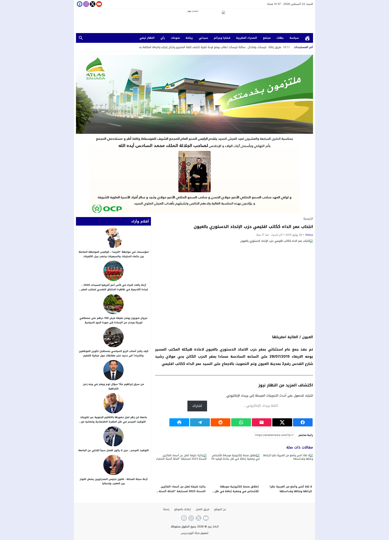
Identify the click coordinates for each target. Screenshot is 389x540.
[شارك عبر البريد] (262, 422)
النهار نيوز (213, 526)
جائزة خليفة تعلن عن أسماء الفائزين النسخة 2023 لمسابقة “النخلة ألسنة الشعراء (182, 491)
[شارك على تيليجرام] (200, 422)
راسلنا (166, 509)
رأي (162, 37)
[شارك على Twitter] (282, 422)
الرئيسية (307, 38)
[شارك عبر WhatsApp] (241, 422)
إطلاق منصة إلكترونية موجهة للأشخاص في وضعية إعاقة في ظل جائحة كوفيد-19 (237, 491)
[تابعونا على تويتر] (92, 4)
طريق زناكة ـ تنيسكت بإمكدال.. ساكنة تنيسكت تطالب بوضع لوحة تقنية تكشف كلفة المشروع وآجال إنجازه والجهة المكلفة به (214, 47)
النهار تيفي (147, 37)
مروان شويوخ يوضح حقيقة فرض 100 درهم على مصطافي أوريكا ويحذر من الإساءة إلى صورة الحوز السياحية (113, 320)
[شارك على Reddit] (221, 422)
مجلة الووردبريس (190, 533)
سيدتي (203, 37)
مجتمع (267, 37)
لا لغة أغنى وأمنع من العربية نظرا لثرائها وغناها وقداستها (291, 489)
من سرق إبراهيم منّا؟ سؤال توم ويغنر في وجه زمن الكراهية (113, 386)
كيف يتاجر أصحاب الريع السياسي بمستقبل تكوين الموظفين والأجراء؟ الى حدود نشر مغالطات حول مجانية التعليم (113, 353)
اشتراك (197, 406)
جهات (280, 37)
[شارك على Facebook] (303, 422)
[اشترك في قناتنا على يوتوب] (98, 4)
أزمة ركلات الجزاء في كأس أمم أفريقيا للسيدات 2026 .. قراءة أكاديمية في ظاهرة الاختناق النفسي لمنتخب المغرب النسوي (113, 289)
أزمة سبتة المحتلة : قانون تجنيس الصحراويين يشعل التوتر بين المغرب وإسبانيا (113, 481)
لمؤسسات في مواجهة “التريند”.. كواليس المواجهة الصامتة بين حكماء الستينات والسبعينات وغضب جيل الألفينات (114, 254)
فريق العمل (202, 509)
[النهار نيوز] (194, 21)
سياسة (294, 37)
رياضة (189, 37)
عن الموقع (220, 509)
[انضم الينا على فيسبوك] (79, 4)
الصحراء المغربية (246, 37)
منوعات (175, 37)
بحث (81, 38)
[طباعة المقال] (179, 422)
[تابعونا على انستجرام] (85, 4)
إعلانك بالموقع (182, 509)
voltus (309, 234)
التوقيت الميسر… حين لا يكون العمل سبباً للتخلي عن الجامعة (113, 450)
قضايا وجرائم (222, 37)
